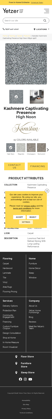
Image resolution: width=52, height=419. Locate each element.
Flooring (12, 36)
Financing (37, 166)
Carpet (19, 36)
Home (5, 36)
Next (47, 95)
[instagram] (25, 379)
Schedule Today (37, 2)
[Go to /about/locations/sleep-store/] (26, 373)
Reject (33, 217)
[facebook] (20, 379)
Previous (4, 95)
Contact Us (14, 166)
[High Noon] (11, 148)
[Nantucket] (41, 148)
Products (27, 36)
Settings (26, 222)
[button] (44, 20)
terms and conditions (22, 208)
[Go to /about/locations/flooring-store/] (26, 357)
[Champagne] (31, 148)
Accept (19, 217)
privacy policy (30, 206)
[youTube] (30, 379)
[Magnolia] (21, 148)
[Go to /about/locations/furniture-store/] (26, 365)
